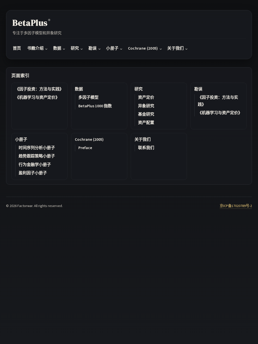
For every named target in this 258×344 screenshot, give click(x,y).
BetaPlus (31, 22)
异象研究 (146, 106)
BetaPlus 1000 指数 (95, 106)
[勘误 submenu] (99, 49)
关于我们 (143, 139)
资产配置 (146, 122)
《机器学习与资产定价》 (37, 97)
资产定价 (146, 97)
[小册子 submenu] (121, 49)
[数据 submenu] (64, 49)
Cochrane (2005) (89, 139)
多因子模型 (88, 97)
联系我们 (146, 148)
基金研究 (146, 114)
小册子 (21, 139)
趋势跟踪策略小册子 (37, 156)
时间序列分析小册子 (37, 148)
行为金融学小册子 (35, 164)
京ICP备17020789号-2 (236, 206)
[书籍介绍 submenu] (46, 49)
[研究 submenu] (81, 49)
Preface (85, 148)
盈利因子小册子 (33, 173)
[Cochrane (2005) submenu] (160, 49)
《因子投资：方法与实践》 (39, 89)
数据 (79, 89)
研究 (139, 89)
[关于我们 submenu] (186, 49)
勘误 (198, 89)
